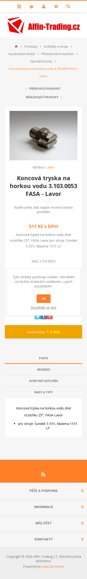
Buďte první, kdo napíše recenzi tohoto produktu (43, 209)
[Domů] (16, 46)
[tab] (43, 358)
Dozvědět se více (43, 307)
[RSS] (43, 474)
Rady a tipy (43, 392)
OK (44, 299)
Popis (43, 358)
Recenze (43, 369)
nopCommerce (53, 566)
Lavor (50, 167)
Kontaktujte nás (43, 381)
